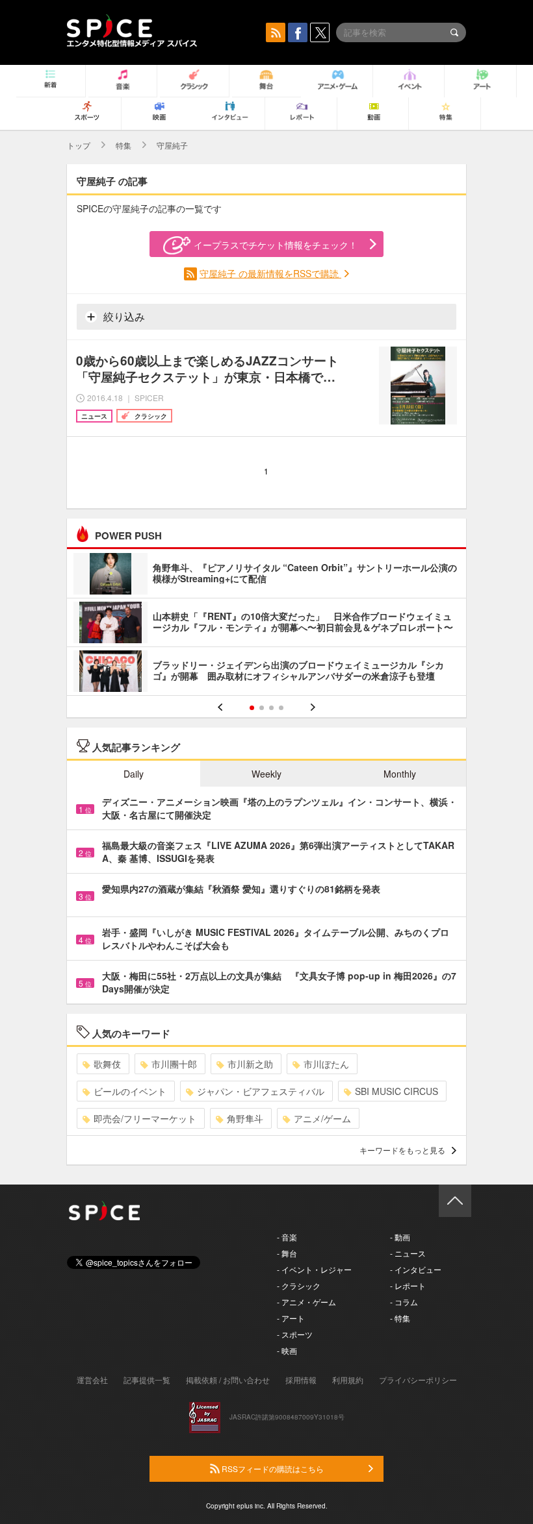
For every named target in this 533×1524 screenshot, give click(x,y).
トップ (78, 145)
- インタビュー (415, 1269)
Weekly (266, 773)
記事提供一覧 (147, 1379)
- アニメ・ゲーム (306, 1301)
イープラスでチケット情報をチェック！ (276, 244)
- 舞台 (287, 1253)
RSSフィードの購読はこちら (272, 1468)
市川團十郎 (174, 1063)
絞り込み (123, 316)
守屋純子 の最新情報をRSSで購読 (270, 273)
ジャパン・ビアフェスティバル (260, 1091)
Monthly (400, 773)
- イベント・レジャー (314, 1269)
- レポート (408, 1285)
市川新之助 (250, 1063)
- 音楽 (287, 1236)
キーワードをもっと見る (402, 1149)
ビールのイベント (130, 1091)
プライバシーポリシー (418, 1379)
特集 (123, 145)
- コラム (404, 1301)
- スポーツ (295, 1334)
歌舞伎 (107, 1063)
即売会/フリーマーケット (145, 1118)
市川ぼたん (326, 1063)
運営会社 (92, 1379)
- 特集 (400, 1317)
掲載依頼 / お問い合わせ (228, 1379)
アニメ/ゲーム (322, 1118)
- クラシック (298, 1285)
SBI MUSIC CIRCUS (396, 1091)
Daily (134, 773)
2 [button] (261, 708)
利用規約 (347, 1379)
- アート (291, 1317)
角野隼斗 (245, 1118)
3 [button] (271, 708)
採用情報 (301, 1379)
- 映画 (287, 1350)
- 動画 (400, 1236)
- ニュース (408, 1253)
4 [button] (281, 708)
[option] (266, 624)
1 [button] (252, 708)
